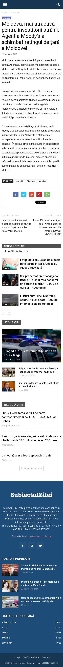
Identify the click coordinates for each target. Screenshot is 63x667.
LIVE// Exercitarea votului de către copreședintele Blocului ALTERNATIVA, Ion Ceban (29, 417)
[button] (58, 4)
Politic (5, 632)
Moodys (42, 181)
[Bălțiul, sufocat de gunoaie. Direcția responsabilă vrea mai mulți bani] (8, 372)
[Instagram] (31, 545)
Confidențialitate (31, 657)
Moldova (31, 181)
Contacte (46, 657)
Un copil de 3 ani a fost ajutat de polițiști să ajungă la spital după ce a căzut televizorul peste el (16, 225)
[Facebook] (22, 545)
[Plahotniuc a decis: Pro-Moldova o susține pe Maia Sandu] (10, 586)
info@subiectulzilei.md (40, 536)
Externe (6, 268)
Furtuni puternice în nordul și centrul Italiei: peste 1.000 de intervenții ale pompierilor (39, 299)
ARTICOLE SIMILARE (14, 246)
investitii (19, 181)
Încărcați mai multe (30, 468)
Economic (6, 18)
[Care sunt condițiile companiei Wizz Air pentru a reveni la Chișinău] (10, 602)
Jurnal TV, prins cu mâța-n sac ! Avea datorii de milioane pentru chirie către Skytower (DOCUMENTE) (46, 227)
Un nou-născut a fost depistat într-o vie (27, 455)
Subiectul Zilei (9, 622)
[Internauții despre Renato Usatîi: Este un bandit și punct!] (8, 386)
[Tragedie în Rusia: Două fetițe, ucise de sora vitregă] (31, 345)
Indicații (16, 657)
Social (5, 284)
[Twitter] (40, 545)
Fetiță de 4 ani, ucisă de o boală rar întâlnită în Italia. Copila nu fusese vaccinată (40, 263)
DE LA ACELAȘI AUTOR (16, 251)
